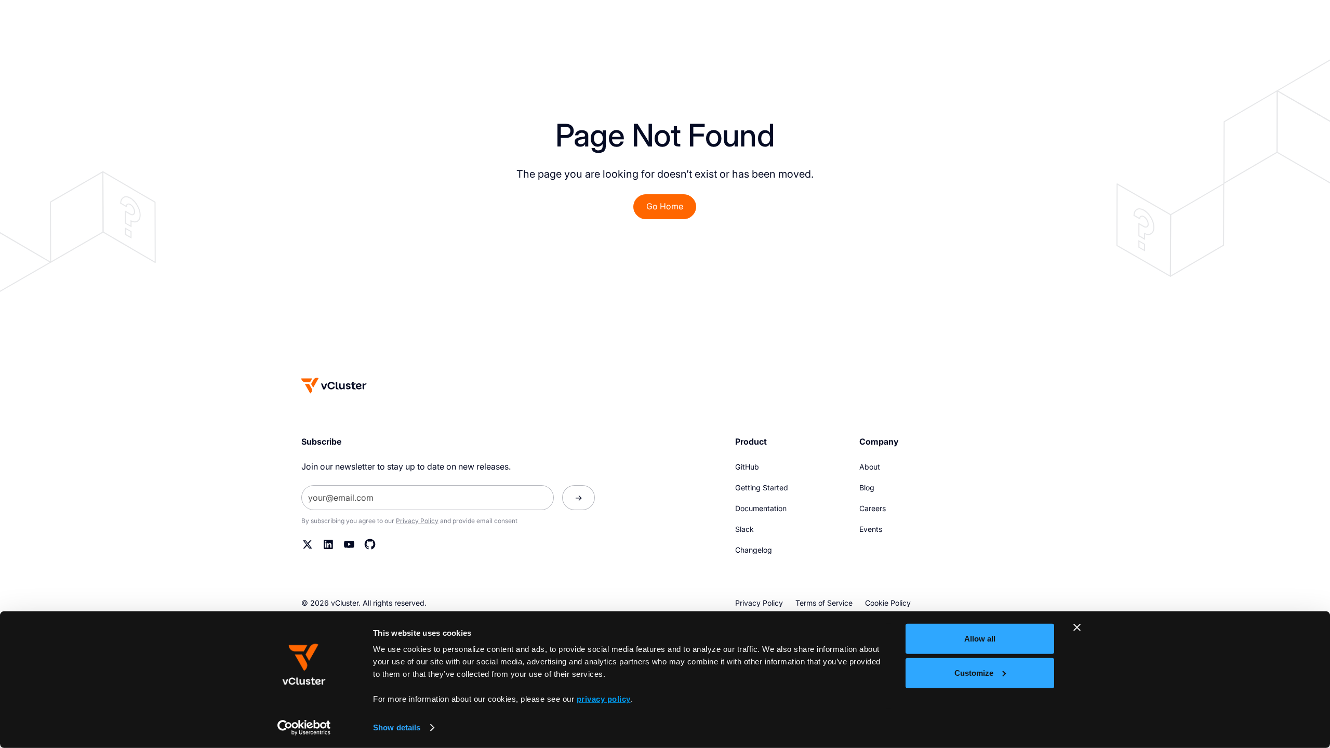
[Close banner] (1077, 627)
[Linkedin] (328, 544)
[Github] (370, 544)
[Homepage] (334, 385)
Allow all (979, 638)
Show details (396, 727)
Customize (973, 672)
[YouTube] (349, 544)
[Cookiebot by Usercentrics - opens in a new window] (304, 728)
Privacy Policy (417, 521)
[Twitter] (307, 544)
